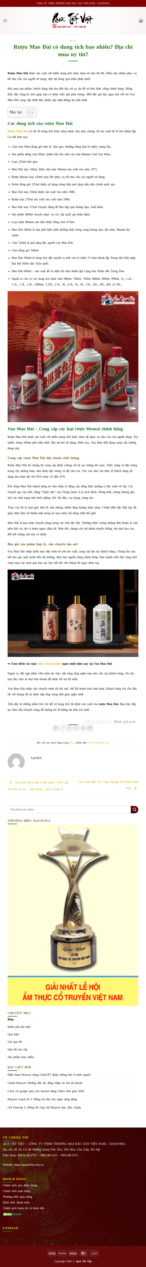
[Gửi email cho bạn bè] (76, 728)
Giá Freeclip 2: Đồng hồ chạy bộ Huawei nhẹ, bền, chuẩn (44, 1107)
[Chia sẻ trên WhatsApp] (56, 728)
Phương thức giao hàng (17, 1196)
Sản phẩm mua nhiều (21, 1057)
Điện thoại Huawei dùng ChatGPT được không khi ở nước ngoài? (49, 1074)
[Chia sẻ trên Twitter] (69, 728)
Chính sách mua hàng (16, 1191)
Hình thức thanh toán (16, 1202)
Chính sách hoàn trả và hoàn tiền (23, 1208)
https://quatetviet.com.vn (29, 1164)
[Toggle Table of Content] (28, 112)
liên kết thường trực (98, 742)
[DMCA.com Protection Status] (12, 1213)
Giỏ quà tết (15, 1041)
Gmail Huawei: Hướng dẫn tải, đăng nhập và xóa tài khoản (45, 1083)
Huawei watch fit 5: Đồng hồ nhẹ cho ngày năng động (42, 1099)
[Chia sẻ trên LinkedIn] (90, 728)
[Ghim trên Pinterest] (83, 728)
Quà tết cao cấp (17, 1049)
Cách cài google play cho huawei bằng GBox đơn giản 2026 (46, 1091)
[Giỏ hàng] (141, 20)
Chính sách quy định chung (20, 1185)
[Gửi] (134, 809)
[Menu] (5, 20)
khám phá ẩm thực (19, 1026)
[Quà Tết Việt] (73, 20)
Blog (73, 41)
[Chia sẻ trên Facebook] (63, 728)
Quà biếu (13, 1034)
